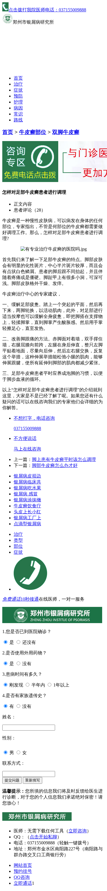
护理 (18, 102)
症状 (18, 90)
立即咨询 (77, 830)
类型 (18, 540)
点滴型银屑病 (27, 523)
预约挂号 (23, 871)
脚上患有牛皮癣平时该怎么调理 (64, 459)
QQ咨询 (22, 877)
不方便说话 (25, 438)
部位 (18, 546)
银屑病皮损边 (27, 476)
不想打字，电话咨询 (34, 418)
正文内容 (23, 204)
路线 (18, 119)
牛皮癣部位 (32, 132)
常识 (18, 113)
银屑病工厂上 (27, 517)
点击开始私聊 (43, 836)
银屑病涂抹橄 (27, 499)
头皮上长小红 (27, 511)
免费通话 (11, 599)
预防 (18, 96)
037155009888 (27, 428)
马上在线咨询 (27, 448)
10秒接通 (30, 599)
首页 (18, 78)
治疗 (18, 84)
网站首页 (23, 865)
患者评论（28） (30, 210)
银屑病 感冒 (26, 493)
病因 (18, 108)
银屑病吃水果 (27, 487)
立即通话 (23, 883)
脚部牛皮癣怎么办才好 (55, 465)
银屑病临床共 (27, 481)
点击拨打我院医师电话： (47, 9)
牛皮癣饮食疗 (27, 505)
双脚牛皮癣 (65, 132)
